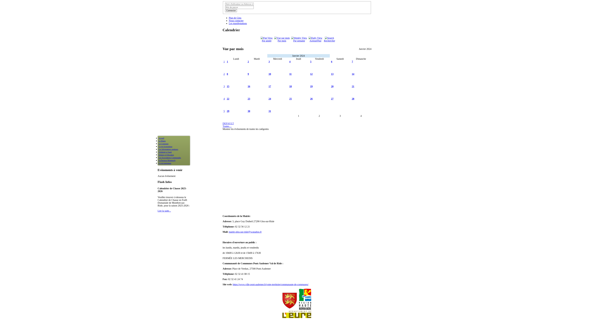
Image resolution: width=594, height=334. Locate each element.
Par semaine (299, 40)
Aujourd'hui (315, 40)
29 (228, 111)
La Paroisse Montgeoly (167, 160)
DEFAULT (228, 123)
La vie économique (165, 147)
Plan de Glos (235, 18)
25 (290, 98)
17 (270, 86)
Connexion (231, 10)
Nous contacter (236, 20)
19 (311, 86)
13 (332, 74)
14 (353, 74)
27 (332, 98)
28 (353, 98)
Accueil (161, 138)
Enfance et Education (166, 155)
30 (249, 111)
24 (270, 98)
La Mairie (162, 141)
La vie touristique (165, 163)
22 (228, 98)
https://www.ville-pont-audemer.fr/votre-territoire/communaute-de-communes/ (270, 284)
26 (311, 98)
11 (290, 74)
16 (249, 86)
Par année (266, 40)
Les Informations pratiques (168, 149)
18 (290, 86)
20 (332, 86)
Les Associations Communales (170, 158)
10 (270, 74)
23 (249, 98)
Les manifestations (238, 23)
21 (353, 86)
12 (311, 74)
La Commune (163, 144)
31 (270, 111)
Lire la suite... (164, 211)
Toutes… (227, 126)
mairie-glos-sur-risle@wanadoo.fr (245, 232)
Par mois (282, 40)
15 (228, 86)
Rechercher (329, 40)
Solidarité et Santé (165, 152)
